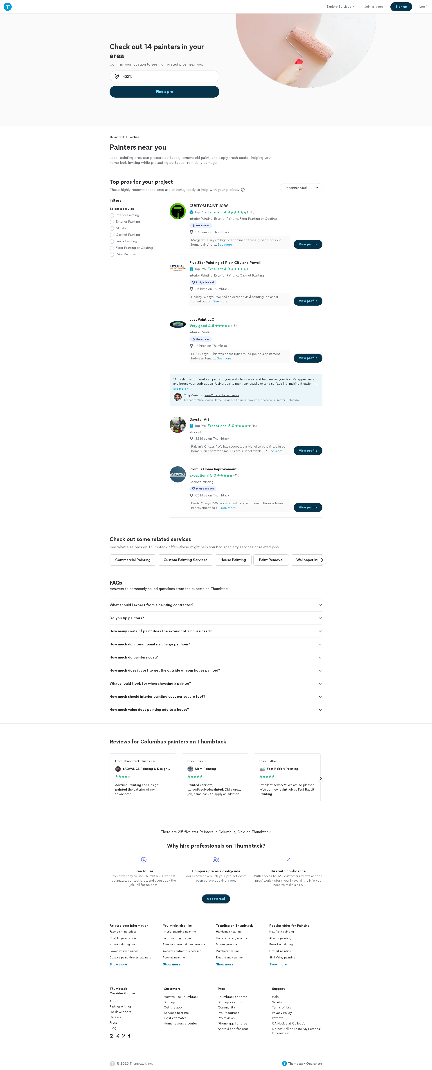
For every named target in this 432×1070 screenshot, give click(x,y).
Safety (277, 1002)
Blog (113, 1028)
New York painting (281, 931)
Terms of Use (282, 1007)
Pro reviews (226, 1018)
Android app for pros (233, 1029)
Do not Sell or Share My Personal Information (296, 1031)
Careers (115, 1017)
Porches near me (174, 957)
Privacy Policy (282, 1013)
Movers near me (226, 944)
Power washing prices (124, 951)
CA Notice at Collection (289, 1023)
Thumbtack (117, 137)
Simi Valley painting (282, 957)
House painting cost (123, 944)
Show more (118, 964)
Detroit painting (280, 951)
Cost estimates (175, 1018)
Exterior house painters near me (184, 944)
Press (113, 1022)
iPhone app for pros (232, 1023)
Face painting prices (123, 931)
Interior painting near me (179, 931)
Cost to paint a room (124, 938)
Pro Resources (228, 1013)
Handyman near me (228, 931)
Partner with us (121, 1006)
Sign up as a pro (230, 1002)
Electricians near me (229, 957)
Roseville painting (281, 944)
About (114, 1001)
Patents (277, 1018)
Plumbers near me (227, 951)
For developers (120, 1012)
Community (226, 1007)
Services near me (176, 1013)
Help (275, 997)
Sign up (169, 1002)
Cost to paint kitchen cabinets (130, 957)
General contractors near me (182, 951)
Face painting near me (177, 938)
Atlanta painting (280, 938)
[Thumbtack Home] (7, 6)
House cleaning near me (232, 938)
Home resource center (180, 1023)
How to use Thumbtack (181, 997)
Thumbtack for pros (232, 997)
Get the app (173, 1007)
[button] (197, 212)
